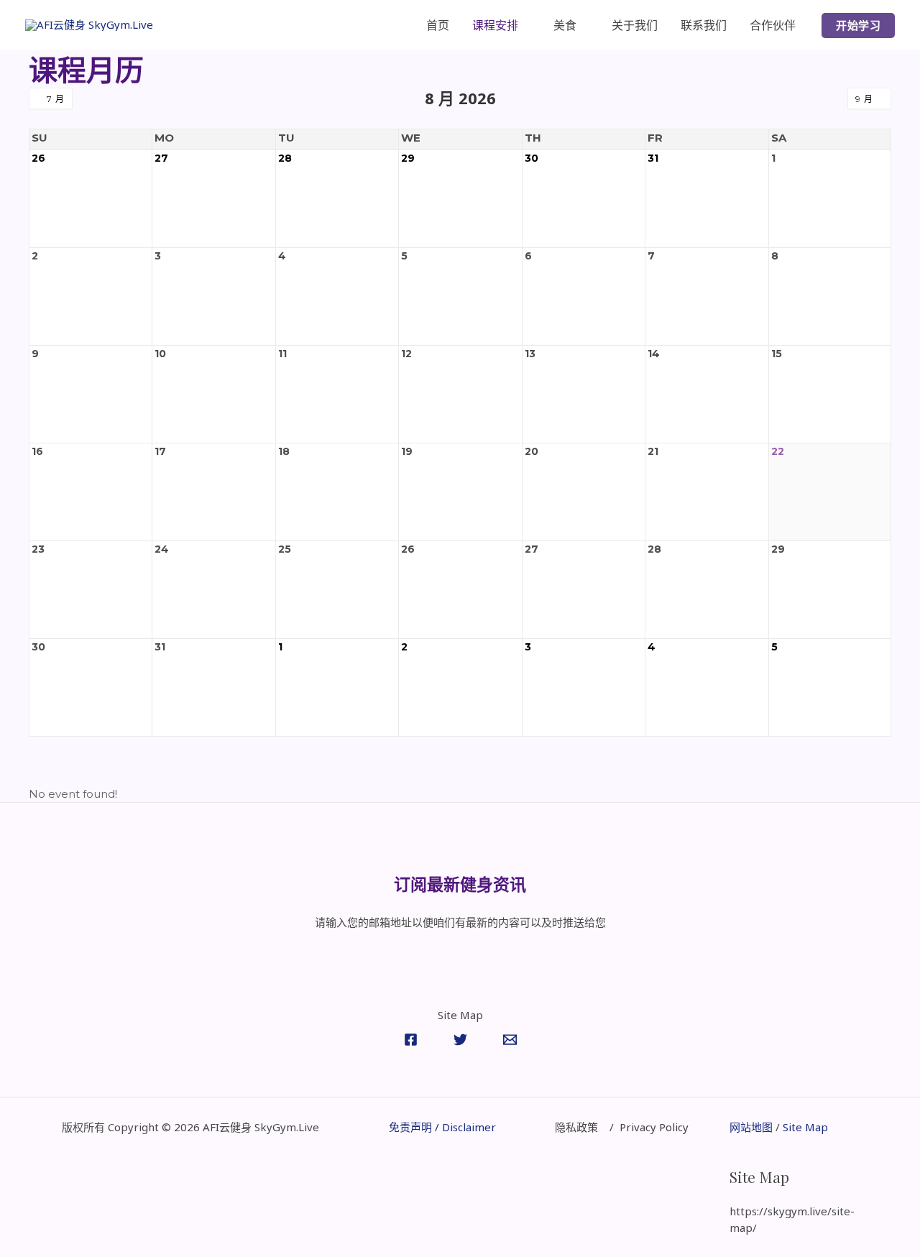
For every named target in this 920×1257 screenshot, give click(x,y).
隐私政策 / (587, 1127)
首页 (437, 25)
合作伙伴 (773, 25)
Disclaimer (469, 1127)
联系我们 (704, 25)
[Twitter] (460, 1039)
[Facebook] (411, 1039)
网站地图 (751, 1127)
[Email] (510, 1039)
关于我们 (635, 25)
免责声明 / (415, 1127)
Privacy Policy (654, 1127)
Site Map (804, 1127)
